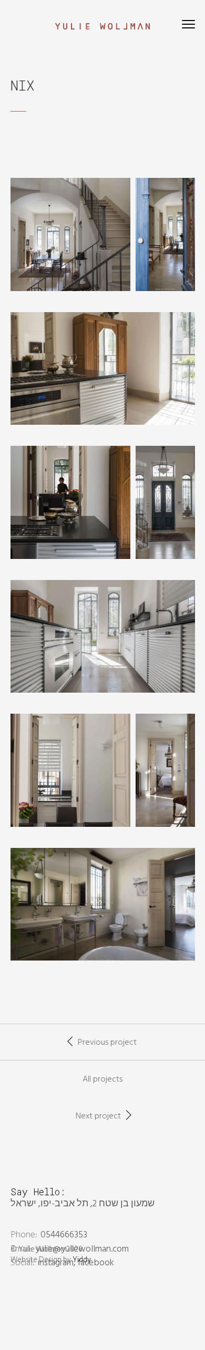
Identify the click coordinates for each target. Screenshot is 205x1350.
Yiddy (82, 1260)
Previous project (107, 1042)
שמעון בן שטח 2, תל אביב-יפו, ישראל (83, 1204)
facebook (96, 1263)
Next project (98, 1116)
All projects (102, 1079)
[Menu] (188, 26)
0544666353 (63, 1235)
